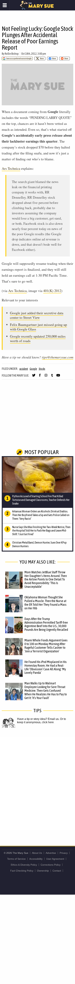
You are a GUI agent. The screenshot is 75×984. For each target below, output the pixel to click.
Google (33, 368)
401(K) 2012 (52, 290)
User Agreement (55, 858)
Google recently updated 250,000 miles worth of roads (38, 338)
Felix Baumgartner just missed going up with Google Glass (38, 326)
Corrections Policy (51, 864)
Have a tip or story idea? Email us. (38, 718)
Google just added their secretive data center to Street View (36, 315)
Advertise (51, 853)
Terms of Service (16, 858)
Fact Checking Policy (21, 870)
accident (23, 368)
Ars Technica (11, 168)
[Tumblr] (52, 376)
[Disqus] (37, 783)
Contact (56, 870)
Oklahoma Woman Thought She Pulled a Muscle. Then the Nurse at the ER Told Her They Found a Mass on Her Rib (45, 602)
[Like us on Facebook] (40, 376)
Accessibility (36, 858)
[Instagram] (46, 376)
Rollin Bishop (12, 53)
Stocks (42, 368)
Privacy (64, 853)
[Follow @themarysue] (33, 376)
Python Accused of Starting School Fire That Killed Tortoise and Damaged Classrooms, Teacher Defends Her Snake (41, 500)
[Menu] (5, 5)
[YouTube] (58, 376)
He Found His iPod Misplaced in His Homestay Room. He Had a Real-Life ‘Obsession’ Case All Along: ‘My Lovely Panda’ (45, 667)
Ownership (43, 870)
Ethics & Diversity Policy (24, 864)
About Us (37, 853)
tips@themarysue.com (57, 357)
